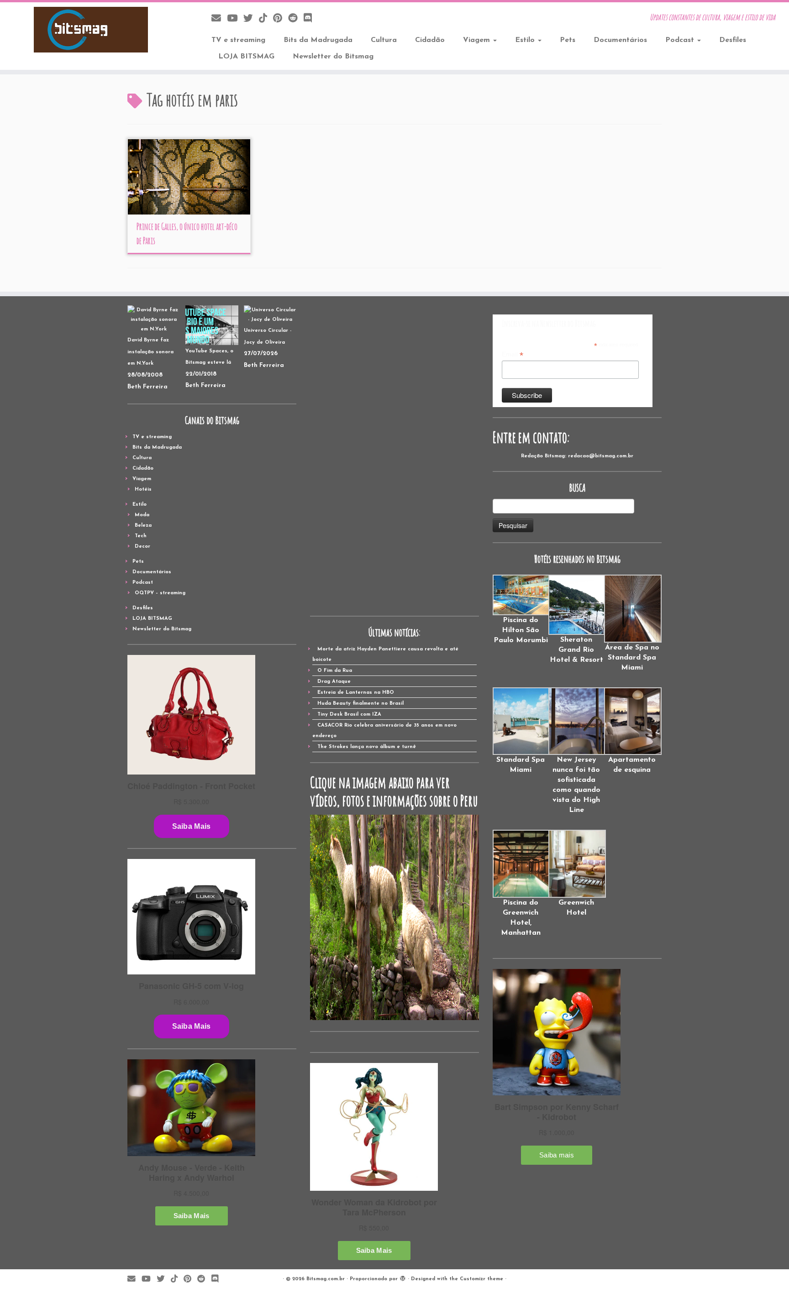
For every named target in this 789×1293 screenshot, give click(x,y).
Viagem (477, 40)
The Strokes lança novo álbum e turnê (366, 746)
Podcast (680, 40)
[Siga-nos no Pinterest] (280, 19)
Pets (567, 40)
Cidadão (430, 40)
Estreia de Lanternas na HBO (355, 692)
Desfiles (732, 40)
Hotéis (143, 489)
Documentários (620, 40)
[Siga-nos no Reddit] (296, 19)
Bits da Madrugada (318, 40)
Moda (142, 515)
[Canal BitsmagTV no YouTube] (235, 19)
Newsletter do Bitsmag (333, 56)
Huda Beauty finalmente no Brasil (360, 703)
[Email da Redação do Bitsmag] (219, 19)
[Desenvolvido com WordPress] (403, 1277)
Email (512, 354)
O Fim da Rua (334, 670)
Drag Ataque (334, 681)
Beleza (143, 525)
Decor (142, 546)
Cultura (384, 40)
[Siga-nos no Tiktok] (266, 19)
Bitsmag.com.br (325, 1279)
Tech (141, 536)
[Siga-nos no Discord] (311, 19)
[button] (520, 610)
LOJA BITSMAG (246, 56)
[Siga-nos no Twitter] (251, 19)
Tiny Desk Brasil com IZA (349, 714)
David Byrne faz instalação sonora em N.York (150, 352)
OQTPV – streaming (160, 593)
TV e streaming (238, 40)
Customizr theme (481, 1279)
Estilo (526, 40)
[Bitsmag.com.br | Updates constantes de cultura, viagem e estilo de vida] (91, 29)
